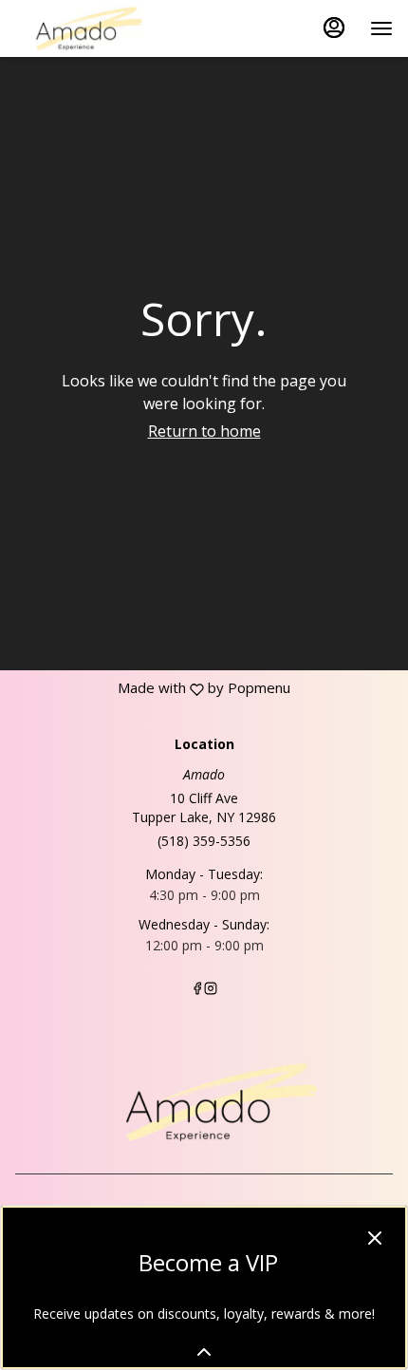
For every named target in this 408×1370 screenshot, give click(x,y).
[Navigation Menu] (381, 28)
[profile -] (334, 27)
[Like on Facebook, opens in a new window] (197, 990)
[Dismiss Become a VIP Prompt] (375, 1238)
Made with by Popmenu (145, 688)
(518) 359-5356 (204, 841)
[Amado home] (100, 28)
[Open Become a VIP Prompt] (204, 1352)
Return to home (204, 431)
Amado (204, 1102)
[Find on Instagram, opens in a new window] (210, 990)
